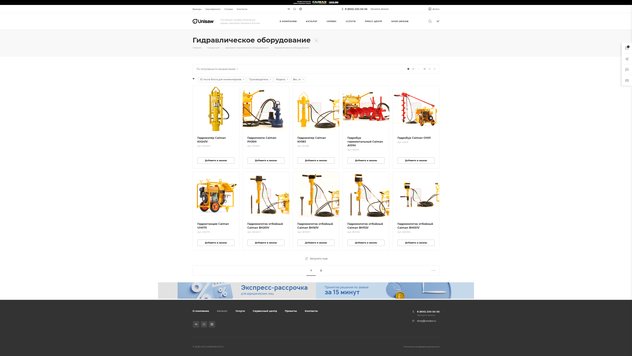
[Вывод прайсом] (434, 69)
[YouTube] (294, 9)
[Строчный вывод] (429, 69)
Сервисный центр (265, 310)
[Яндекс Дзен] (300, 9)
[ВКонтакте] (288, 9)
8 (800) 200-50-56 (356, 9)
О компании (201, 310)
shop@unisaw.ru (426, 320)
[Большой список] (413, 69)
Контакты (311, 310)
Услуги (240, 310)
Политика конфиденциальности (421, 346)
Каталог (222, 310)
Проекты (291, 310)
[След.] (431, 270)
